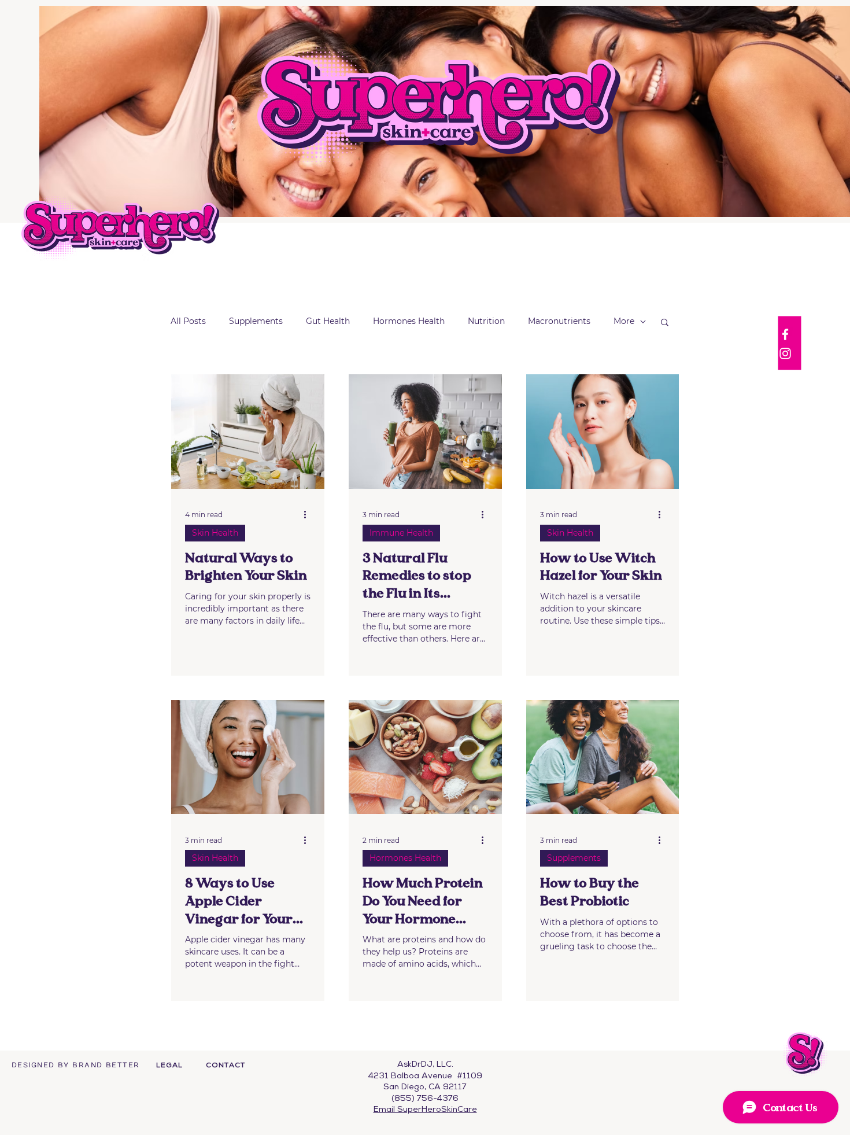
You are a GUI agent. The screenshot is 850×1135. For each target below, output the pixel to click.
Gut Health (328, 321)
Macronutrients (559, 321)
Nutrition (486, 321)
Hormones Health (409, 321)
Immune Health (401, 533)
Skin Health (215, 533)
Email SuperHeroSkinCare (425, 1109)
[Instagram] (785, 353)
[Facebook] (785, 334)
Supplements (256, 321)
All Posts (188, 321)
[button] (664, 323)
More (624, 321)
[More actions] (309, 515)
